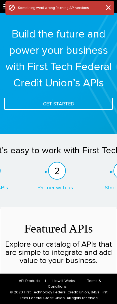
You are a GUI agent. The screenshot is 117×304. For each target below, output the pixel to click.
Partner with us (55, 187)
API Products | (32, 280)
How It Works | (67, 280)
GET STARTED (58, 104)
